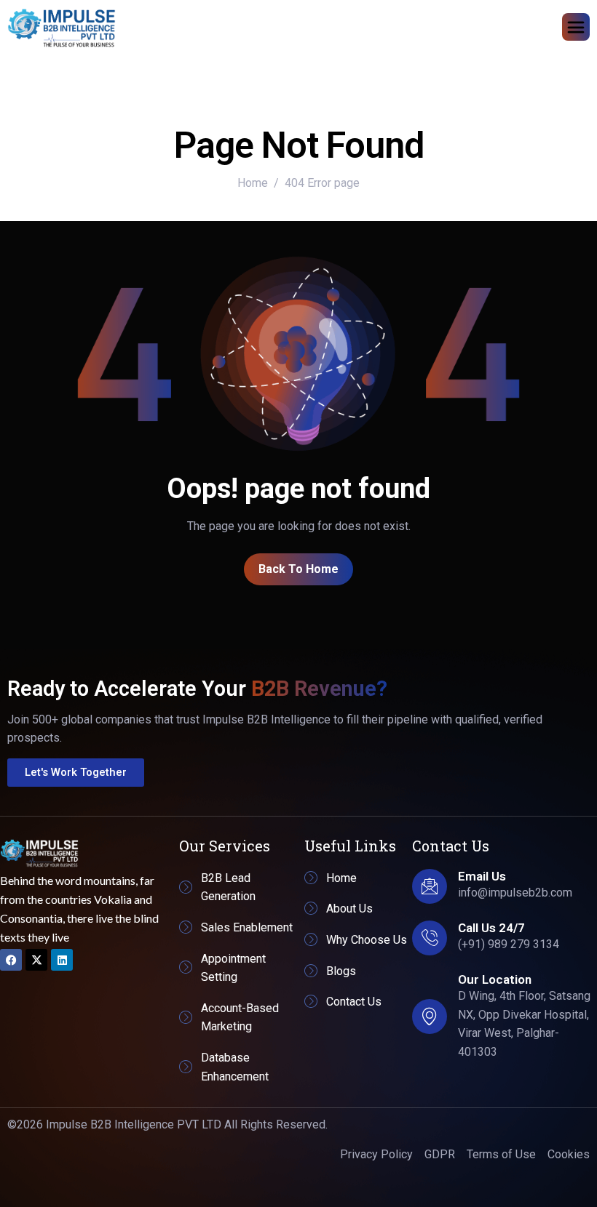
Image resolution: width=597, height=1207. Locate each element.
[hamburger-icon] (576, 27)
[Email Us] (429, 886)
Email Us (482, 876)
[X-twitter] (36, 960)
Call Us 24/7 (491, 928)
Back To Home (298, 569)
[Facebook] (11, 960)
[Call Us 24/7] (429, 938)
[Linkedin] (62, 960)
